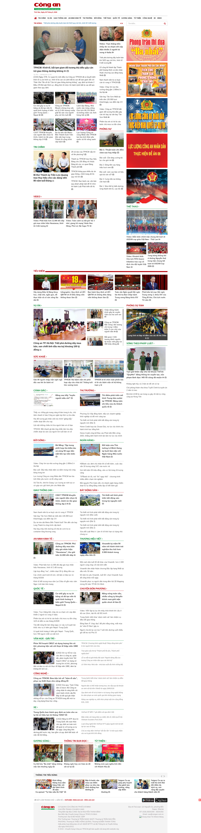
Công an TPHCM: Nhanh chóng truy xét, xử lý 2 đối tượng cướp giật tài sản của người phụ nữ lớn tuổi (65, 110)
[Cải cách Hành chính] (147, 186)
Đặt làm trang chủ (45, 800)
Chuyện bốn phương (93, 588)
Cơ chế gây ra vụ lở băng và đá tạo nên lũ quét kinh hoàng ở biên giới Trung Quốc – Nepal (43, 110)
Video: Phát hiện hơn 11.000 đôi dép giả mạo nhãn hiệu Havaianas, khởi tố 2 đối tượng (49, 223)
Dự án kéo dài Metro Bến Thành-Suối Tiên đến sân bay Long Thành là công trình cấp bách (64, 137)
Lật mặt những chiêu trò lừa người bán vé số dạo (53, 425)
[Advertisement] (118, 8)
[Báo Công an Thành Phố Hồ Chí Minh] (35, 17)
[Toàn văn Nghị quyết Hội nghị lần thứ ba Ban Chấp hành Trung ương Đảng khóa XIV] (127, 283)
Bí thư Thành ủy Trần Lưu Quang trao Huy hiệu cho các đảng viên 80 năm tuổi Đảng (51, 178)
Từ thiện (137, 18)
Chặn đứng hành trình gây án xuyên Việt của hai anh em (112, 312)
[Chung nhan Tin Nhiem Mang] (151, 817)
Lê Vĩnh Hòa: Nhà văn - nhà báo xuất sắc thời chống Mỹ (102, 664)
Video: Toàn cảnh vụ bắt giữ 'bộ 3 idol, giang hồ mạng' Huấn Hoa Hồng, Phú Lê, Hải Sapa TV (80, 223)
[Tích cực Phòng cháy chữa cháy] (147, 79)
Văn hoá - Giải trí (44, 638)
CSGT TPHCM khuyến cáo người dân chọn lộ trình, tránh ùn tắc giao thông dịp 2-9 (43, 136)
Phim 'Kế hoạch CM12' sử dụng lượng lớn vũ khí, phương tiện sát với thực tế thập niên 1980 (56, 644)
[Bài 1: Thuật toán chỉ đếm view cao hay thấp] (112, 139)
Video (159, 18)
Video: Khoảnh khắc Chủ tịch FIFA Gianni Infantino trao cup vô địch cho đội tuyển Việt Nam (136, 261)
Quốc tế (116, 18)
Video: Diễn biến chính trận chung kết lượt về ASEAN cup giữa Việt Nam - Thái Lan (145, 238)
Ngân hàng (87, 440)
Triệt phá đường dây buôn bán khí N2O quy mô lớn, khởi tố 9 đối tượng (112, 60)
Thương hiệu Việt (91, 539)
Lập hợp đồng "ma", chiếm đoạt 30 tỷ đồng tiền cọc (54, 571)
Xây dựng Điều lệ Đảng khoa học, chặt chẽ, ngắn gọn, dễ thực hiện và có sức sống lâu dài (46, 296)
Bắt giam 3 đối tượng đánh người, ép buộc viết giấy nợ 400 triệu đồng (113, 340)
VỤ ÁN (36, 74)
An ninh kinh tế (74, 18)
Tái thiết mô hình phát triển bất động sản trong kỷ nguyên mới (112, 498)
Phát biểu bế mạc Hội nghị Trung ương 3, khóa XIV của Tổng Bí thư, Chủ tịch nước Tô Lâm (154, 296)
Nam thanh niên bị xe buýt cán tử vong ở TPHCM (61, 23)
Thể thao (107, 18)
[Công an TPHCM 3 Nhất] (147, 44)
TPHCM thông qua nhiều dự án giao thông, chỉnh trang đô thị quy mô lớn (83, 174)
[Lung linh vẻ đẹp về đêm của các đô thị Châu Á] (147, 321)
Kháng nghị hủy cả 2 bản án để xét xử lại (77, 765)
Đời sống (98, 18)
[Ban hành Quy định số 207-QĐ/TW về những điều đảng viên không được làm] (100, 283)
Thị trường (87, 18)
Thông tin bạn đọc (76, 741)
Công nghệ (147, 18)
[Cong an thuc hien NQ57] (147, 115)
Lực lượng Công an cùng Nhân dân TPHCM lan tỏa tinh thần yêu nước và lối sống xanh (86, 136)
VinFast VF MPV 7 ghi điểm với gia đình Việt (97, 712)
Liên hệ (59, 800)
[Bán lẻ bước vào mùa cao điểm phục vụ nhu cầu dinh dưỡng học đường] (77, 784)
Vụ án (49, 18)
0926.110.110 (78, 800)
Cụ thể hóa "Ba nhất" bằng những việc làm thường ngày (48, 765)
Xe (155, 18)
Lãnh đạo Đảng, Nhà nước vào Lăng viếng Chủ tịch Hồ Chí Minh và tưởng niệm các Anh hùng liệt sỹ (86, 110)
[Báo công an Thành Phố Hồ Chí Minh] (47, 6)
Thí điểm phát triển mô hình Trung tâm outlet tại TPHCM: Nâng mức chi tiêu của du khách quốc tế (112, 401)
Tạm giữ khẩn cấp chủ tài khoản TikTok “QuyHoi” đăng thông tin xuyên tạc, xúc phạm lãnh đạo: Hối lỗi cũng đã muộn (145, 375)
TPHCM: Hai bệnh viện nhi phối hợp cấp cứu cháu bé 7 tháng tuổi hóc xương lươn (78, 382)
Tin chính (42, 18)
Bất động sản (89, 490)
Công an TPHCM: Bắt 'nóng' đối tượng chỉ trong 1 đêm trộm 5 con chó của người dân (113, 327)
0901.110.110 (89, 800)
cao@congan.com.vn (156, 814)
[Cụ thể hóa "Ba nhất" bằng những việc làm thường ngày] (48, 753)
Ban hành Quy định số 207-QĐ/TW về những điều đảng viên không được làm (99, 294)
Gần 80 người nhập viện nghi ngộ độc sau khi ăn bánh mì (48, 381)
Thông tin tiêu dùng (46, 775)
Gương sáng (126, 18)
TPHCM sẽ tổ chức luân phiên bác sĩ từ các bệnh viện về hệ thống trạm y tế (109, 382)
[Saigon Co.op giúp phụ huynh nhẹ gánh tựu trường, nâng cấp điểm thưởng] (109, 784)
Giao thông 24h (60, 18)
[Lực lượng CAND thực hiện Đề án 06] (147, 151)
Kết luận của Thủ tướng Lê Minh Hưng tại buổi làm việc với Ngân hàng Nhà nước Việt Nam (112, 451)
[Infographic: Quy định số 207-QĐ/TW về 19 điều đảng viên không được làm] (73, 283)
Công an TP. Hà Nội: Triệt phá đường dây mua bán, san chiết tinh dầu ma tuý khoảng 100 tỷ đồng (57, 346)
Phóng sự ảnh (135, 305)
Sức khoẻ (40, 357)
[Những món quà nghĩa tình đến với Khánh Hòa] (109, 753)
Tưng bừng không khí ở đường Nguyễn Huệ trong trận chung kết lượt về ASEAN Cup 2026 (157, 261)
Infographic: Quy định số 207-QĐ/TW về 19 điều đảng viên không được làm (73, 294)
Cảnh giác (40, 390)
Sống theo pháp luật (140, 343)
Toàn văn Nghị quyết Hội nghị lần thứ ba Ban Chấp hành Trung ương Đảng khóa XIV (127, 294)
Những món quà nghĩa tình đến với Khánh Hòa (108, 765)
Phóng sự (105, 129)
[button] (120, 23)
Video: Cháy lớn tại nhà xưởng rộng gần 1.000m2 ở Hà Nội (110, 89)
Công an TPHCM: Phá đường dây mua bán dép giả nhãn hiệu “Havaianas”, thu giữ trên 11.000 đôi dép (66, 549)
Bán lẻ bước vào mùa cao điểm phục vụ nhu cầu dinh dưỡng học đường (92, 785)
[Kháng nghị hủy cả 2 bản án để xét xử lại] (78, 753)
